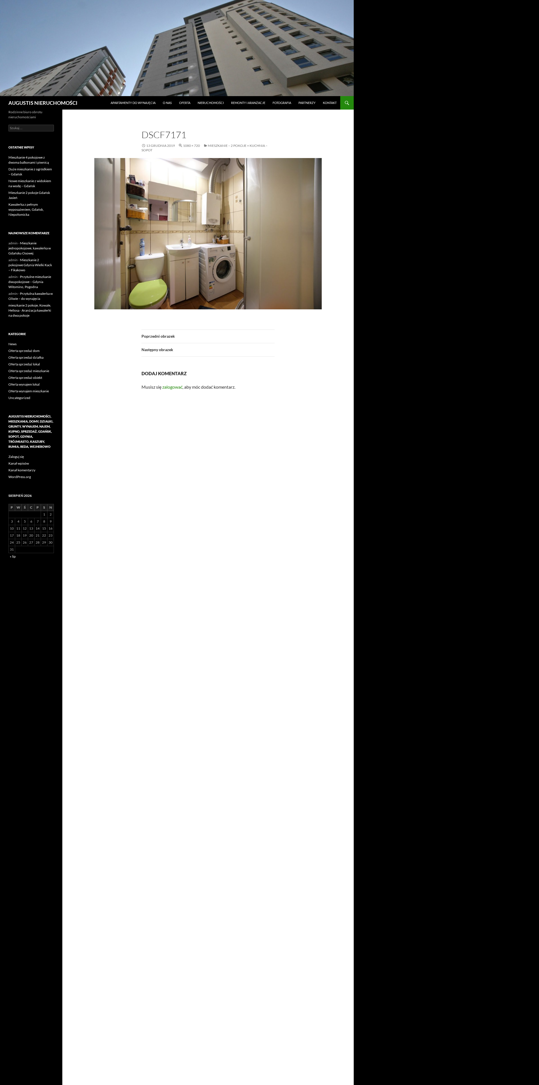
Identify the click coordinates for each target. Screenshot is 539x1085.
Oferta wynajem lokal (24, 384)
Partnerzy (307, 103)
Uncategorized (19, 398)
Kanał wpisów (18, 463)
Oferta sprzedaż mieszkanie (28, 371)
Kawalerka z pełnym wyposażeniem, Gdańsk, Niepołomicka (26, 209)
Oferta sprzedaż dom (24, 351)
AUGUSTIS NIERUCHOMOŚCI (42, 103)
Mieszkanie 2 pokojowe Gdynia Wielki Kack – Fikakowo (30, 265)
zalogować (172, 387)
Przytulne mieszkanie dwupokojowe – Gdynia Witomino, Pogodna (29, 282)
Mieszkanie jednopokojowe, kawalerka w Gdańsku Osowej (29, 248)
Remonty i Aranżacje (248, 103)
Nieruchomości (211, 103)
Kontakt (330, 103)
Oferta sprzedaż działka (26, 357)
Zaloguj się (16, 457)
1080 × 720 (191, 145)
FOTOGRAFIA (282, 103)
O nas (167, 103)
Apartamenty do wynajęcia (133, 103)
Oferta (184, 103)
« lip (13, 556)
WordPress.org (19, 477)
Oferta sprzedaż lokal (24, 364)
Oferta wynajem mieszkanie (28, 391)
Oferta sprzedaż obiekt (25, 377)
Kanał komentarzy (21, 470)
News (12, 344)
